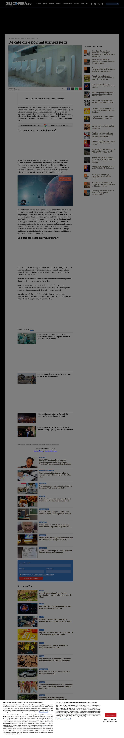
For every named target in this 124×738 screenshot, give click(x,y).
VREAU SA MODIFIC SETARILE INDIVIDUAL (110, 720)
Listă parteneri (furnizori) (63, 719)
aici (43, 725)
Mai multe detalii (43, 712)
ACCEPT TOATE (110, 715)
